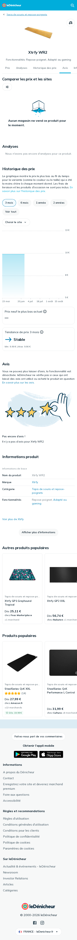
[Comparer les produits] (71, 23)
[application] (38, 266)
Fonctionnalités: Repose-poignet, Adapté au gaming (38, 59)
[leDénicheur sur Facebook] (35, 922)
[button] (7, 87)
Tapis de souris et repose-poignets (27, 14)
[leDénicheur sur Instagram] (42, 922)
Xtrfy (35, 482)
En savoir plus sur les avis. (18, 382)
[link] (22, 588)
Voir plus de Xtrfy (13, 519)
